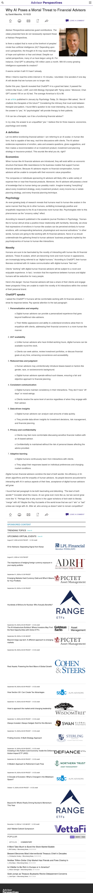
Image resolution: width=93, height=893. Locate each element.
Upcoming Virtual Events (21, 536)
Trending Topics (16, 530)
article (13, 99)
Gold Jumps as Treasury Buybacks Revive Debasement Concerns (37, 873)
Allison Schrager (14, 869)
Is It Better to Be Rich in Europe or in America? (28, 866)
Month (78, 837)
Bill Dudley (12, 849)
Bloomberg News (23, 849)
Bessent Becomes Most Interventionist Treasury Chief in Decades (37, 853)
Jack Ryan (12, 876)
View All (29, 530)
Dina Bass (12, 863)
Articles (13, 842)
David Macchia (15, 14)
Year (83, 837)
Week (72, 837)
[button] (10, 21)
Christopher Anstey (15, 856)
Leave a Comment (76, 20)
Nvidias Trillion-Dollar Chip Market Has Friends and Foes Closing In (37, 860)
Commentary (26, 842)
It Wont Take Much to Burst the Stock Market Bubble (31, 846)
